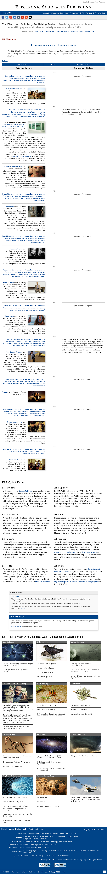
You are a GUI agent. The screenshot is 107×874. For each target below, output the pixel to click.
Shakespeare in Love (14, 422)
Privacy (39, 856)
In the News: (17, 842)
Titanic (5, 392)
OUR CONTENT (47, 32)
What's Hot (100, 13)
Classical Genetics (60, 13)
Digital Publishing (40, 851)
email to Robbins (42, 581)
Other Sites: (17, 852)
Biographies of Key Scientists (35, 839)
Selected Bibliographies (33, 845)
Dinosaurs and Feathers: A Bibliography (17, 762)
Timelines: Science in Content (52, 837)
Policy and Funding (49, 842)
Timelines (75, 13)
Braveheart (9, 316)
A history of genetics (44, 677)
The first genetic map (45, 672)
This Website (46, 834)
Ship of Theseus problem (21, 156)
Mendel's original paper (65, 552)
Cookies (47, 856)
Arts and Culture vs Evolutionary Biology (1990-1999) (44, 872)
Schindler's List (15, 249)
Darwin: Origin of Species (46, 663)
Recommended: (15, 845)
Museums (27, 853)
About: (19, 834)
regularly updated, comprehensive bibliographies (76, 581)
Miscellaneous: (15, 848)
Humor (45, 848)
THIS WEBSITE (62, 32)
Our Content (34, 834)
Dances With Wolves (14, 89)
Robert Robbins (25, 491)
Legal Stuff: (17, 856)
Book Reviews (50, 845)
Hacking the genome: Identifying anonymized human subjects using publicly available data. (16, 808)
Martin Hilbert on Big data (13, 802)
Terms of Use (28, 856)
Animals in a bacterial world (81, 714)
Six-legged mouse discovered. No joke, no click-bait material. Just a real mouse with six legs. (86, 799)
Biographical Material (90, 851)
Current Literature (31, 842)
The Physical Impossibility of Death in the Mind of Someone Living (14, 126)
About (46, 13)
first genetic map (89, 552)
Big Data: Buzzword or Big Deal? (15, 797)
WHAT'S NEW (77, 32)
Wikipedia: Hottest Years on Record (84, 756)
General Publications (32, 848)
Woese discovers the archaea (47, 705)
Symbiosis (75, 684)
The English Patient (14, 352)
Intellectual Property (61, 856)
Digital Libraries (56, 851)
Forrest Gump (8, 282)
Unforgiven (9, 207)
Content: (18, 838)
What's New (87, 13)
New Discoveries (65, 842)
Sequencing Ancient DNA (12, 766)
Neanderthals (42, 797)
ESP (36, 32)
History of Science (72, 851)
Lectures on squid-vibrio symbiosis (83, 705)
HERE (23, 608)
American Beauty (15, 460)
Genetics (27, 851)
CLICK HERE (16, 626)
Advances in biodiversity (46, 709)
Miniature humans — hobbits (48, 806)
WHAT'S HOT (90, 32)
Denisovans (41, 802)
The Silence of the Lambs (12, 167)
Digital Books (73, 837)
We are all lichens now (79, 709)
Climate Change (77, 734)
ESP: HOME (5, 872)
